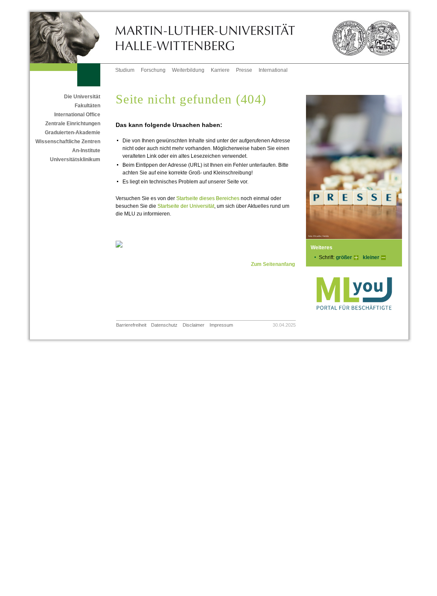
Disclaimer (193, 325)
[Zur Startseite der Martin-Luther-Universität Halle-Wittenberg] (72, 37)
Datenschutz (164, 325)
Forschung (153, 70)
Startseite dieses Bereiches (207, 198)
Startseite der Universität (185, 206)
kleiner (371, 257)
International (273, 70)
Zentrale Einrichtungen (72, 124)
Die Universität (82, 97)
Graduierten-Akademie (72, 133)
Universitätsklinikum (75, 159)
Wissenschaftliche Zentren (67, 142)
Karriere (220, 70)
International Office (77, 115)
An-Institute (86, 150)
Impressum (221, 325)
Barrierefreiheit (131, 325)
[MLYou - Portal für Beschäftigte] (354, 319)
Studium (124, 70)
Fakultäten (87, 106)
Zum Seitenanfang (273, 264)
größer (344, 257)
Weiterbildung (188, 70)
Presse (244, 70)
